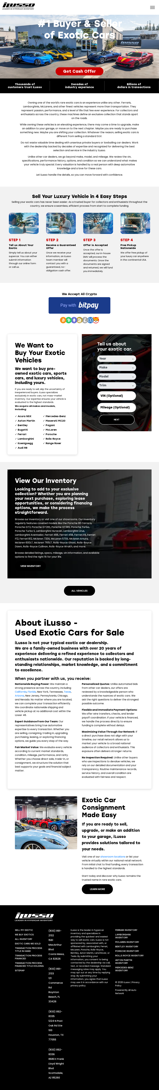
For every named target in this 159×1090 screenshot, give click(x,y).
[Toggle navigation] (152, 7)
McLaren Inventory (127, 942)
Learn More (97, 889)
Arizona (19, 695)
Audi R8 (22, 447)
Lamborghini (26, 438)
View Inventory (30, 566)
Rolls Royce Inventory (129, 955)
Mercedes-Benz (56, 416)
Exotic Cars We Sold (28, 943)
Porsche (51, 434)
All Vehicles (79, 591)
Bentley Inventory (126, 946)
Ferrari (22, 434)
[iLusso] (18, 5)
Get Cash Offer (79, 71)
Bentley (23, 425)
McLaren (51, 429)
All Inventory (23, 939)
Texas (67, 692)
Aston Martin (26, 420)
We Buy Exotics (24, 934)
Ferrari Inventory (126, 930)
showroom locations (112, 856)
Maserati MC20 (55, 420)
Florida (32, 692)
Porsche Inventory (127, 951)
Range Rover (53, 443)
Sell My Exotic (24, 930)
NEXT (116, 419)
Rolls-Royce (53, 438)
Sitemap (20, 970)
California (21, 692)
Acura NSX (24, 416)
